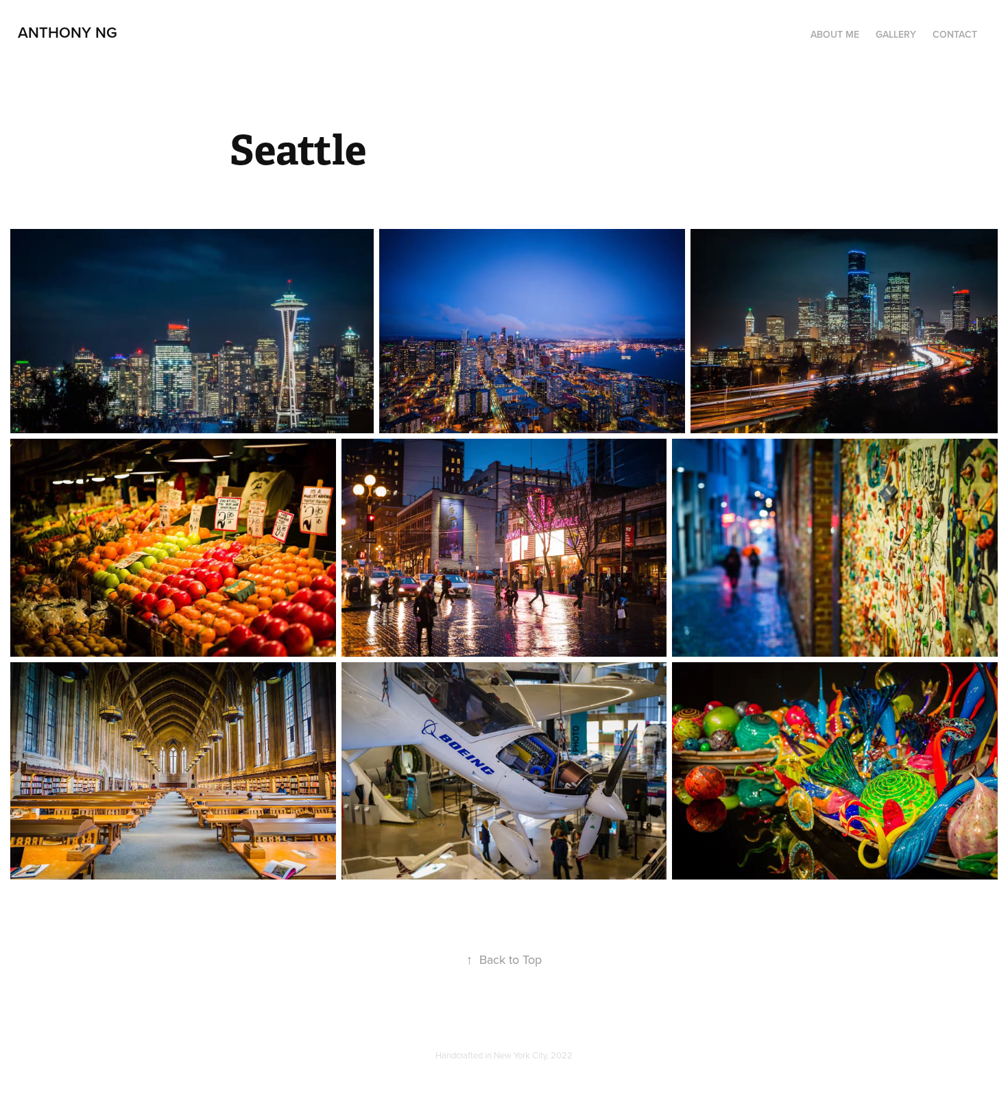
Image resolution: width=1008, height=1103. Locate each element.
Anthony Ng (67, 32)
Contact (955, 34)
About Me (835, 34)
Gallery (896, 34)
